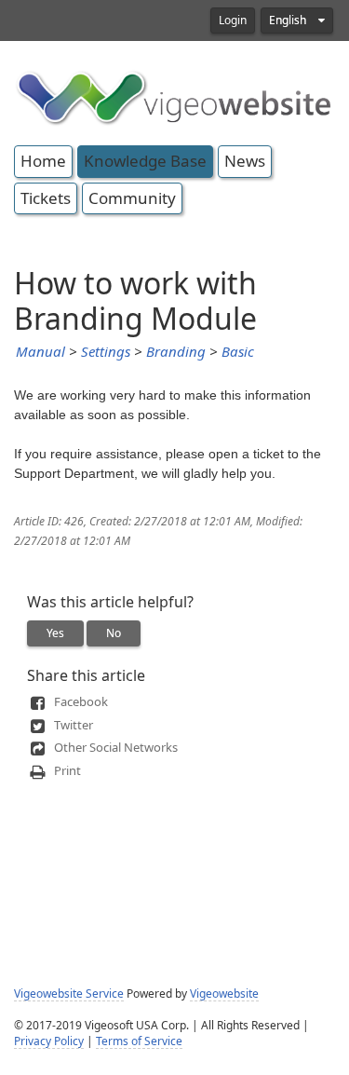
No (113, 633)
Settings (105, 352)
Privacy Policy (49, 1041)
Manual (40, 352)
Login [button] (233, 20)
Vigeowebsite (224, 993)
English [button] (289, 20)
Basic (237, 352)
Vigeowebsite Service (69, 993)
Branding (176, 352)
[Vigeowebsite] (174, 96)
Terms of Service (139, 1041)
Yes (55, 633)
